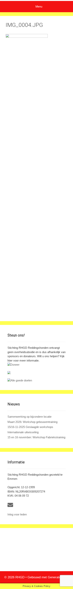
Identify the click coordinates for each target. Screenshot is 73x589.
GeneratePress (58, 577)
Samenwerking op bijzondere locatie (29, 416)
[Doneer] (36, 365)
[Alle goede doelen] (36, 380)
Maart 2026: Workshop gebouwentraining (32, 421)
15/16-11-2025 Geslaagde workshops (30, 427)
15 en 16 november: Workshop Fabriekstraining (36, 437)
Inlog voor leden (17, 514)
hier (10, 360)
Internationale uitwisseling (23, 432)
